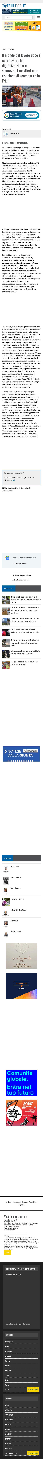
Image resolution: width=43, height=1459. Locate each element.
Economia (8, 1370)
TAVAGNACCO (9, 1415)
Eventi (7, 1380)
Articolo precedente (23, 575)
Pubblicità (32, 1202)
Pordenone (8, 1351)
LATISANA (8, 1424)
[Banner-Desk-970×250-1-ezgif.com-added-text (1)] (21, 29)
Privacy (6, 1236)
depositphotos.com (24, 1324)
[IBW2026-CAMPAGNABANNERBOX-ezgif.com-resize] (21, 1125)
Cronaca (7, 1366)
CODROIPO (8, 1410)
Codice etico (17, 1274)
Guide (7, 1385)
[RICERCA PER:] (19, 17)
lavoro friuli (25, 488)
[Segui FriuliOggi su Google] (21, 115)
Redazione (15, 133)
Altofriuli (8, 1356)
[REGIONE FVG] (21, 760)
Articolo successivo (20, 580)
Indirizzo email (9, 1230)
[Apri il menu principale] (38, 17)
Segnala (21, 1205)
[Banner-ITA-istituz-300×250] (21, 997)
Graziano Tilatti (14, 488)
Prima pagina (9, 1342)
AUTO (7, 1389)
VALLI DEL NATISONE (11, 1453)
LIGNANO (8, 1439)
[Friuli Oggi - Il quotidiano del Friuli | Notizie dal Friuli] (18, 5)
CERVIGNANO (9, 1419)
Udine (7, 1346)
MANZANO (8, 1443)
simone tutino (7, 491)
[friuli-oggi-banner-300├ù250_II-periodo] (21, 1094)
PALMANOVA (8, 1448)
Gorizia (7, 1361)
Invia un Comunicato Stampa (17, 1202)
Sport (7, 1375)
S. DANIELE (8, 1434)
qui (13, 480)
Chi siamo (9, 1274)
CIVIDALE (8, 1429)
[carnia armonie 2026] (21, 967)
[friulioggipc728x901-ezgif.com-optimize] (21, 12)
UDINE (7, 1405)
